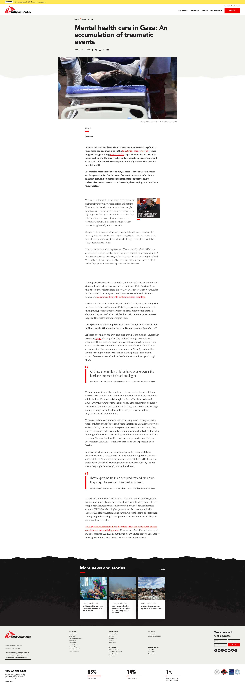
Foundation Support (74, 649)
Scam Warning (152, 654)
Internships (111, 656)
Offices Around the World (154, 636)
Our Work (182, 10)
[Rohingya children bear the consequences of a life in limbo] (93, 598)
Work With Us (229, 6)
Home (77, 19)
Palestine (89, 136)
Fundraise (111, 636)
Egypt (98, 338)
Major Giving (72, 642)
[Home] (34, 9)
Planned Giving (73, 647)
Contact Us (151, 649)
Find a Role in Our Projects (115, 651)
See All (162, 569)
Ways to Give (72, 640)
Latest (203, 10)
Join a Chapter (112, 642)
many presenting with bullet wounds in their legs (120, 297)
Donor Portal (72, 636)
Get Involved (215, 10)
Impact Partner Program (75, 645)
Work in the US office (114, 649)
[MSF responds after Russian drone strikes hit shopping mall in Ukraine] (122, 598)
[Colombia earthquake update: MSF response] (151, 598)
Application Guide (113, 654)
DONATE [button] (232, 10)
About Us (193, 10)
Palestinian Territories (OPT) (136, 151)
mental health (117, 154)
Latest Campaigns (113, 634)
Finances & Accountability (75, 638)
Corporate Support (74, 651)
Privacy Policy (151, 651)
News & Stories (87, 19)
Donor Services (73, 634)
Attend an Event (113, 638)
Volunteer (111, 640)
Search (236, 6)
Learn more (41, 2)
